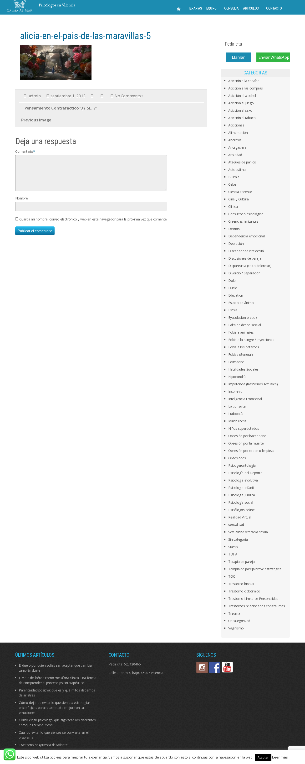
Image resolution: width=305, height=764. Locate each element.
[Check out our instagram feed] (202, 667)
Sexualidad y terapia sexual (248, 532)
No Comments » (129, 96)
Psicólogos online (241, 510)
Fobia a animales (241, 332)
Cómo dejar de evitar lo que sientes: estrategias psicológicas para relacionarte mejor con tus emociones (54, 707)
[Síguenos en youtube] (227, 667)
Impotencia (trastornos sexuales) (253, 384)
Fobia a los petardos (243, 347)
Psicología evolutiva (243, 480)
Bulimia (233, 177)
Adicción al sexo (240, 110)
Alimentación (238, 132)
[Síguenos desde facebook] (214, 667)
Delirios (233, 228)
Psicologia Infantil (241, 487)
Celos (232, 184)
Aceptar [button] (263, 757)
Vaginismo (236, 628)
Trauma (234, 613)
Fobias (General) (240, 354)
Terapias (195, 8)
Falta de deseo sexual (244, 325)
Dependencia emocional (246, 236)
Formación (236, 362)
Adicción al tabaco (241, 117)
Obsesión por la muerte (246, 443)
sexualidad (236, 524)
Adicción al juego (241, 103)
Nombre (21, 198)
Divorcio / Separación (244, 273)
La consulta (237, 406)
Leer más (280, 757)
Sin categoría (238, 539)
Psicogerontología (242, 465)
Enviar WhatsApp (274, 57)
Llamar (238, 57)
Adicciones (236, 125)
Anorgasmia (237, 147)
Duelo (232, 288)
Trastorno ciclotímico (244, 591)
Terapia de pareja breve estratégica (254, 569)
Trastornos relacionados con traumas (256, 606)
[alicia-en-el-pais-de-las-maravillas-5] (56, 61)
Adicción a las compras (245, 88)
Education (235, 295)
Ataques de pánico (242, 162)
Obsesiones (237, 458)
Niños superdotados (243, 428)
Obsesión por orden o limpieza (251, 450)
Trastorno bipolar (241, 583)
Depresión (236, 243)
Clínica (233, 206)
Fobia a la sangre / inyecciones (251, 339)
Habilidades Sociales (243, 369)
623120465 (132, 664)
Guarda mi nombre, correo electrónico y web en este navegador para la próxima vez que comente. (93, 219)
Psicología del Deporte (245, 473)
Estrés (233, 310)
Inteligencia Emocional (245, 399)
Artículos (251, 8)
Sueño (233, 546)
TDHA (232, 554)
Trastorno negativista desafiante (43, 745)
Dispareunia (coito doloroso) (249, 265)
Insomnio (235, 391)
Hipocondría (237, 376)
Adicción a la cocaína (243, 80)
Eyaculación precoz (242, 317)
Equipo (211, 8)
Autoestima (237, 169)
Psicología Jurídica (241, 495)
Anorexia (234, 140)
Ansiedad (235, 154)
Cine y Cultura (238, 199)
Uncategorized (239, 620)
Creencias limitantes (243, 221)
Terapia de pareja (241, 561)
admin (35, 96)
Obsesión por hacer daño (247, 436)
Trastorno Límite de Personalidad (253, 598)
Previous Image (36, 120)
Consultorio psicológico (245, 214)
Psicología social (240, 502)
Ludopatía (235, 413)
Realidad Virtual (239, 517)
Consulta (231, 8)
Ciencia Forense (240, 191)
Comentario (24, 151)
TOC (231, 576)
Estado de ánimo (241, 302)
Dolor (232, 280)
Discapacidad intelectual (246, 251)
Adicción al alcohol (242, 95)
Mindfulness (237, 421)
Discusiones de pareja (244, 258)
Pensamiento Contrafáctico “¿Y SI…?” (61, 108)
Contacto (274, 8)
